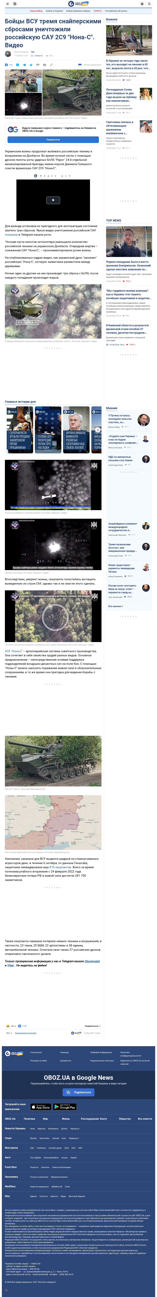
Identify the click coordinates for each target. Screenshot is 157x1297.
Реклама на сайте (38, 1061)
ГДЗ (32, 1148)
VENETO (98, 11)
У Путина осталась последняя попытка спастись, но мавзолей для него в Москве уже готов (120, 419)
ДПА (67, 1148)
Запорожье (53, 1128)
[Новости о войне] (76, 1034)
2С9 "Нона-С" (13, 651)
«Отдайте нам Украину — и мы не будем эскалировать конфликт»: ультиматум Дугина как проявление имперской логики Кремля (123, 440)
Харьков (41, 1128)
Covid (67, 1186)
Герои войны (36, 11)
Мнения (111, 408)
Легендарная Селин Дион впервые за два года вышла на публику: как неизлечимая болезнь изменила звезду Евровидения (121, 95)
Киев (32, 1128)
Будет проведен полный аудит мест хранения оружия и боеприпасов (129, 275)
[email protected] (40, 1274)
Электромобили (51, 1157)
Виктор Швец (114, 427)
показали (11, 234)
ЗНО (73, 1148)
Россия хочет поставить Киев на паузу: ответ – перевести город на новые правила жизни (122, 589)
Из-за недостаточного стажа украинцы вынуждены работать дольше (126, 74)
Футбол (33, 1138)
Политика (29, 1118)
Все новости (145, 1118)
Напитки (45, 1167)
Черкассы (74, 1128)
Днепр (64, 1128)
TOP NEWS (113, 220)
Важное (111, 19)
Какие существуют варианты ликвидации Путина (121, 568)
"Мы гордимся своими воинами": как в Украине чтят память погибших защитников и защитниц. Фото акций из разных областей (129, 294)
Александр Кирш (115, 465)
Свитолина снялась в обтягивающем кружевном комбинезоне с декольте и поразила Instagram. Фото (119, 127)
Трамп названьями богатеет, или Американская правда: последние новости (121, 548)
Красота (54, 1196)
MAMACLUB (57, 1186)
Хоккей (55, 1138)
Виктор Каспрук (115, 448)
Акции (64, 1157)
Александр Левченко (117, 535)
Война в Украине (54, 11)
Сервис (73, 1157)
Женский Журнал (77, 1196)
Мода (63, 1196)
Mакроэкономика (59, 1177)
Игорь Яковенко (115, 576)
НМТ (80, 1148)
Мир (45, 1118)
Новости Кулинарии (61, 1167)
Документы (65, 1061)
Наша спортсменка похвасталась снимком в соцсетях (118, 141)
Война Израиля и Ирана (78, 11)
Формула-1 (74, 1138)
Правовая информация (101, 1052)
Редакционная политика (25, 1033)
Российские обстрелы (116, 11)
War (32, 52)
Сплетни (44, 1196)
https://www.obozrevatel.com (106, 1210)
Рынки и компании (39, 1177)
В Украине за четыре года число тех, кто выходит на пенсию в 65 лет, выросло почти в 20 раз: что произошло (127, 64)
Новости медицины (39, 1186)
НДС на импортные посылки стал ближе (120, 458)
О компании (36, 1052)
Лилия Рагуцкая (21, 52)
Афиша (33, 1196)
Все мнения (114, 606)
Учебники (41, 1148)
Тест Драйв (35, 1157)
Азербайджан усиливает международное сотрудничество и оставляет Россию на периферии (122, 527)
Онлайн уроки (55, 1148)
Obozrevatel (92, 961)
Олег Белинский (115, 597)
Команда (64, 1052)
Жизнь (66, 1118)
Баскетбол (45, 1138)
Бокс (64, 1138)
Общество (125, 1118)
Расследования (90, 1118)
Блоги (103, 1118)
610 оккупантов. (61, 867)
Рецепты (34, 1167)
